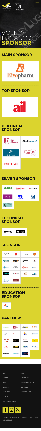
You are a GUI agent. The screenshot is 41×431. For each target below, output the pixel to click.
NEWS (5, 382)
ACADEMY (24, 378)
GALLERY (6, 387)
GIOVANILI (25, 387)
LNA (22, 373)
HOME (5, 373)
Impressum (7, 420)
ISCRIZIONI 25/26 (9, 401)
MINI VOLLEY (26, 392)
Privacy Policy (33, 417)
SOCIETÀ (6, 378)
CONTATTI (7, 396)
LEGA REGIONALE (27, 382)
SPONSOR (6, 392)
